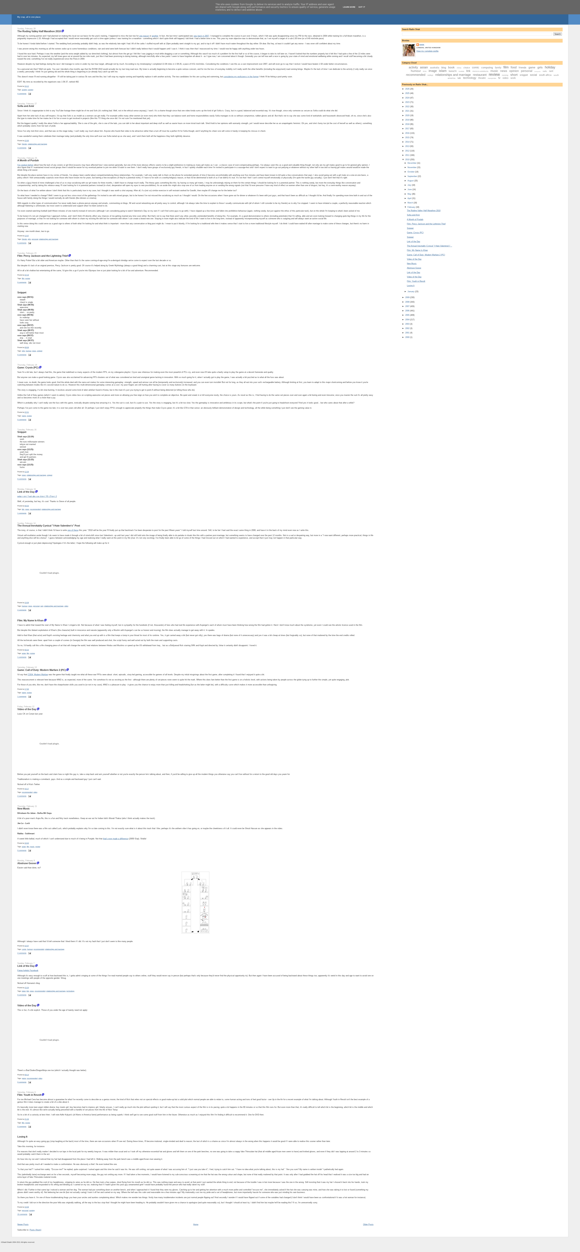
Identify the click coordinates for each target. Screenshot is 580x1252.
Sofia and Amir (25, 106)
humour (28, 351)
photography (537, 71)
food (514, 67)
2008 (407, 302)
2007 (407, 306)
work (513, 78)
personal (35, 239)
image (433, 70)
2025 (407, 93)
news (34, 351)
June (410, 189)
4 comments (21, 94)
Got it (361, 7)
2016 (407, 133)
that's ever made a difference (115, 839)
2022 (407, 106)
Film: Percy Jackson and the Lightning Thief (42, 255)
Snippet (21, 292)
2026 (407, 89)
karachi (453, 71)
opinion (514, 70)
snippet (39, 351)
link (23, 509)
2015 (407, 137)
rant (41, 606)
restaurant (480, 74)
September (413, 176)
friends (24, 144)
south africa (545, 75)
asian (24, 653)
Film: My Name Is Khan (30, 620)
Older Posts (368, 1224)
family (498, 67)
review (27, 278)
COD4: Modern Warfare (38, 674)
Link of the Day (26, 491)
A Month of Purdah (28, 160)
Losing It (22, 1136)
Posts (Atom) (35, 1230)
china (459, 68)
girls (29, 239)
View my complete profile (427, 51)
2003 (407, 324)
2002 (407, 328)
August (411, 181)
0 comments (21, 282)
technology (70, 991)
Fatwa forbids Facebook (27, 970)
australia (434, 67)
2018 (407, 124)
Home (195, 1224)
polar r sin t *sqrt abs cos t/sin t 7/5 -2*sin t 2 (37, 496)
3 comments (21, 148)
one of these (73, 530)
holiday (550, 67)
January (411, 291)
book (451, 67)
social (533, 74)
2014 (407, 142)
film (23, 278)
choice (466, 67)
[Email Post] (29, 94)
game (24, 416)
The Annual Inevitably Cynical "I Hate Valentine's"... (429, 246)
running (30, 90)
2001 (407, 333)
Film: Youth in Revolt (29, 1094)
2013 (407, 146)
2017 (407, 128)
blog (443, 67)
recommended (35, 509)
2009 (407, 297)
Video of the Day (26, 709)
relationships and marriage (37, 144)
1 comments (21, 513)
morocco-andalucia (480, 71)
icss (425, 71)
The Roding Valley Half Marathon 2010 (39, 31)
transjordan (492, 78)
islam (24, 991)
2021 (407, 111)
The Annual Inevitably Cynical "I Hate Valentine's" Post (48, 525)
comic (24, 949)
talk (459, 78)
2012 (407, 151)
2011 (407, 155)
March (411, 203)
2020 (407, 115)
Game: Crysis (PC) (27, 367)
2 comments (21, 610)
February (412, 207)
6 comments (21, 243)
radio (545, 71)
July (410, 185)
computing (487, 67)
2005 (407, 315)
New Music (23, 808)
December (412, 163)
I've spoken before (25, 165)
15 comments (22, 1214)
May (410, 194)
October (411, 172)
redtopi (430, 75)
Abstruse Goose (26, 863)
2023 (407, 102)
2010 (407, 159)
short (514, 74)
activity (24, 90)
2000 (407, 337)
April (410, 198)
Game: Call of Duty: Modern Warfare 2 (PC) (41, 670)
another (155, 36)
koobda (461, 71)
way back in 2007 (201, 36)
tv (499, 77)
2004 (407, 319)
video (66, 606)
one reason (144, 36)
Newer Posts (23, 1224)
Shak (421, 44)
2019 (407, 120)
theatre (482, 78)
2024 (407, 98)
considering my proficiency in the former (241, 76)
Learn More (349, 7)
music (32, 847)
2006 (407, 311)
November (412, 167)
